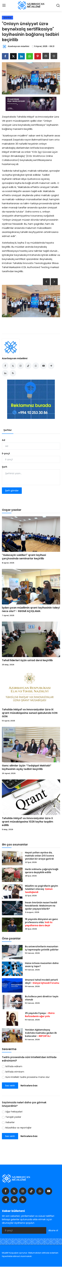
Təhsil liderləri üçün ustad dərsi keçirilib (27, 660)
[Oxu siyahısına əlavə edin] (54, 56)
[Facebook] (5, 1191)
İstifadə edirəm (13, 1066)
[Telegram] (5, 1199)
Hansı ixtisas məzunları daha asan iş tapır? (42, 965)
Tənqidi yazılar (13, 1117)
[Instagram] (22, 1191)
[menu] (4, 5)
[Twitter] (14, 1191)
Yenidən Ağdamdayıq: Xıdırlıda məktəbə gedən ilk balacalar (41, 1033)
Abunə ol (53, 1230)
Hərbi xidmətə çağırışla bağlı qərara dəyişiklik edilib (41, 871)
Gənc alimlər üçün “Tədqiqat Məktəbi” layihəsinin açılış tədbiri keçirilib (26, 767)
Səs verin (10, 1085)
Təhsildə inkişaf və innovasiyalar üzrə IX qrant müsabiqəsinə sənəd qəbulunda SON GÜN (29, 713)
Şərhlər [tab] (7, 430)
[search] (58, 5)
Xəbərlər (10, 1122)
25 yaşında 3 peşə (40, 1015)
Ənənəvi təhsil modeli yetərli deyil (42, 981)
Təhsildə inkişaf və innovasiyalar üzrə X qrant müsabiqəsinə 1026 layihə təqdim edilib (27, 822)
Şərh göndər (12, 490)
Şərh (4, 466)
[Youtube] (48, 1191)
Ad (3, 440)
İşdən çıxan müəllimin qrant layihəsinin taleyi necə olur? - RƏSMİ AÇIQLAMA (31, 609)
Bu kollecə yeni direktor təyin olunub (41, 998)
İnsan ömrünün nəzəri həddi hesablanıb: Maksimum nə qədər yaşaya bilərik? (41, 905)
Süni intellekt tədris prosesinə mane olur (27, 1077)
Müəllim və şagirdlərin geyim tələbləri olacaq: (41, 889)
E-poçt (6, 453)
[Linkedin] (14, 1199)
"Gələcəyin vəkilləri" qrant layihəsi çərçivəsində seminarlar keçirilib (24, 556)
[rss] (22, 1199)
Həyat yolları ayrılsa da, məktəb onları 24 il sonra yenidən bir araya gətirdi (39, 855)
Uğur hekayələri (13, 1111)
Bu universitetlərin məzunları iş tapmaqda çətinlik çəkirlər (42, 948)
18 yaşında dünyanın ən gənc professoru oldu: (41, 922)
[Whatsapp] (40, 1191)
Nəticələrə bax (29, 1085)
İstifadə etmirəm (14, 1071)
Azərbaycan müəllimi (14, 358)
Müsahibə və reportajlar (18, 1127)
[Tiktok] (31, 1191)
